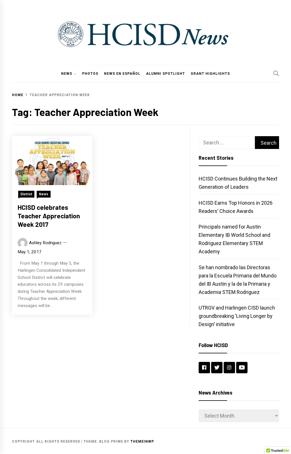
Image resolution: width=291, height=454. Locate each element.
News (66, 74)
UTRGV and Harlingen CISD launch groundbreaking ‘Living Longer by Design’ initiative (237, 316)
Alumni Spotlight (165, 74)
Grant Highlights (210, 74)
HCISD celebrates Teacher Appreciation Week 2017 (49, 215)
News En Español (122, 74)
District (26, 194)
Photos (90, 74)
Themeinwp (141, 441)
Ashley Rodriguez (45, 242)
